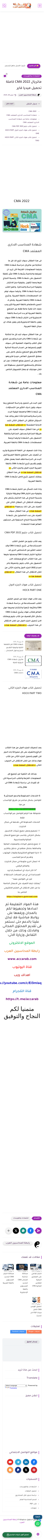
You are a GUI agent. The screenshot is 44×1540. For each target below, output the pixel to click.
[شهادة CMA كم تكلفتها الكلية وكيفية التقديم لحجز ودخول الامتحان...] (33, 645)
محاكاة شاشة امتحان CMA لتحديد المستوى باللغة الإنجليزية (23, 1283)
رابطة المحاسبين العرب (27, 95)
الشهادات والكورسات (31, 76)
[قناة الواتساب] (38, 1524)
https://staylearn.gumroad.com (22, 897)
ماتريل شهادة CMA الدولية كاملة (15, 661)
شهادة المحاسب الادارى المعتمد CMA (21, 115)
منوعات (34, 1508)
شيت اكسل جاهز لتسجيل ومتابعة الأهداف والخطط (14, 66)
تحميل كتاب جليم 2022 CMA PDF (24, 126)
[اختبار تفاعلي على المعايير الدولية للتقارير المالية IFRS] (36, 1267)
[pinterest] (34, 1470)
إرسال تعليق (32, 1342)
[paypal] (18, 1470)
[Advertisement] (22, 38)
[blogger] (10, 1470)
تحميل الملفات (31, 1491)
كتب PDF (33, 1504)
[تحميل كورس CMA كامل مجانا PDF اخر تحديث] (36, 1300)
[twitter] (26, 1470)
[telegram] (18, 1462)
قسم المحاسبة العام (28, 1500)
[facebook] (34, 1462)
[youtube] (10, 1462)
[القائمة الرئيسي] (40, 6)
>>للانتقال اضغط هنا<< (15, 625)
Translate (13, 1388)
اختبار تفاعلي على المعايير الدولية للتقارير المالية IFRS (36, 1280)
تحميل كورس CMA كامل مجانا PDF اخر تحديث (36, 1311)
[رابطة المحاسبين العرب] (22, 5)
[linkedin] (26, 1462)
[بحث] (4, 6)
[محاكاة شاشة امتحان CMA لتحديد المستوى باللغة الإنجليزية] (22, 1267)
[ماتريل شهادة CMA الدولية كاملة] (33, 661)
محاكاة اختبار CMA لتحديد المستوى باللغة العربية (8, 1278)
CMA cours (18, 673)
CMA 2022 (33, 111)
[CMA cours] (33, 674)
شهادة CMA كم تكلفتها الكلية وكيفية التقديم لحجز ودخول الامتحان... (13, 648)
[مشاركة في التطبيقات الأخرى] (9, 1231)
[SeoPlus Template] (39, 1520)
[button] (31, 1231)
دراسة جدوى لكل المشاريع (26, 1495)
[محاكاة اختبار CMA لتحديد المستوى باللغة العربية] (8, 1267)
